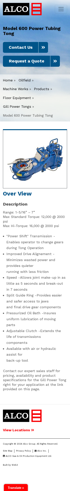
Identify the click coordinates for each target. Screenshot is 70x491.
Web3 (15, 465)
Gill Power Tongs (17, 106)
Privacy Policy (23, 451)
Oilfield (24, 80)
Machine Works (15, 89)
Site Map (7, 451)
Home (8, 80)
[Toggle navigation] (61, 9)
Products (41, 89)
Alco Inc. (42, 451)
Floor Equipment (17, 98)
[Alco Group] (22, 415)
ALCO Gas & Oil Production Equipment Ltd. (28, 456)
